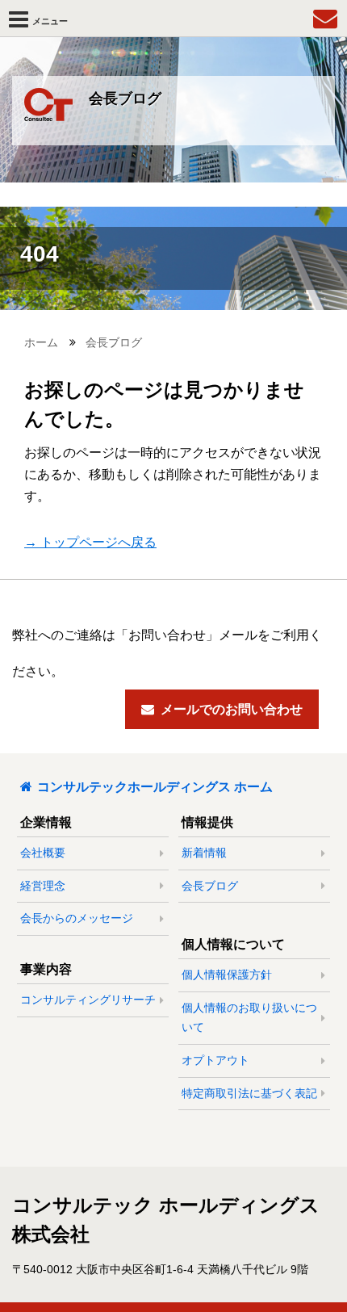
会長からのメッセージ (76, 918)
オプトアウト (215, 1060)
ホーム (41, 342)
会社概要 (42, 852)
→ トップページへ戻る (90, 542)
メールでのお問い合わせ (232, 709)
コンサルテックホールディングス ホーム (155, 787)
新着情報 (204, 852)
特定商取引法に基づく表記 (249, 1093)
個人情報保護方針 (227, 974)
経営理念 (42, 885)
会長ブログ (114, 342)
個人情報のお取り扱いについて (249, 1017)
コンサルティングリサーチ (88, 999)
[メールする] (325, 18)
